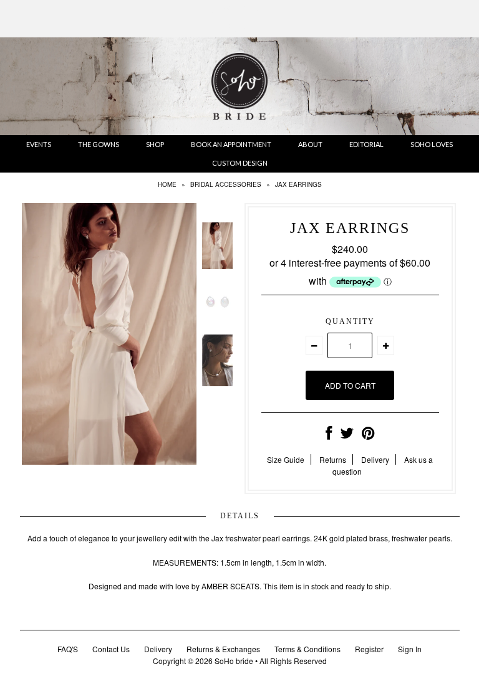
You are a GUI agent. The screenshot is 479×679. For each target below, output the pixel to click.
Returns (332, 459)
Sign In (410, 648)
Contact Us (111, 648)
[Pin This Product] (368, 435)
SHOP (155, 144)
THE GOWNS (98, 144)
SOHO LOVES (431, 144)
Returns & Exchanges (223, 648)
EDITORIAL (366, 144)
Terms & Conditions (307, 648)
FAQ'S (67, 648)
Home (167, 184)
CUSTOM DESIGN (240, 163)
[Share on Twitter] (347, 435)
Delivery (375, 459)
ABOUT (310, 144)
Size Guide (285, 459)
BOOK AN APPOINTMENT (231, 144)
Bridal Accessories (225, 184)
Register (369, 648)
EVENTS (38, 144)
